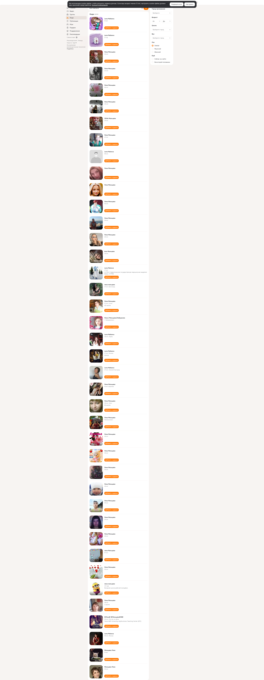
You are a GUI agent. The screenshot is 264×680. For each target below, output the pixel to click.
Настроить (189, 4)
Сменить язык (71, 37)
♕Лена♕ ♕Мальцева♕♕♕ (113, 617)
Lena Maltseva (109, 19)
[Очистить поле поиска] (142, 8)
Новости (69, 43)
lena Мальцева (109, 251)
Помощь (80, 40)
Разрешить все (176, 4)
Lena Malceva (109, 152)
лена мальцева (109, 285)
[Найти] (146, 8)
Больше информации (100, 5)
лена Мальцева (109, 550)
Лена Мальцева (109, 52)
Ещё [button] (74, 43)
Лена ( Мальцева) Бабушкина (114, 318)
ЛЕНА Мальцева (110, 118)
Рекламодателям (72, 40)
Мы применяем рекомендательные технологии (76, 47)
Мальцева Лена (109, 650)
